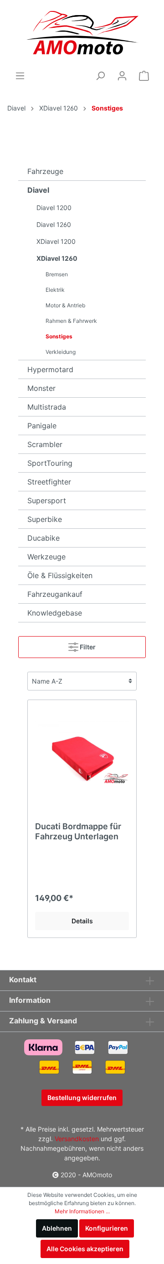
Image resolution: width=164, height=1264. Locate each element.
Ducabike (43, 537)
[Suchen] (100, 76)
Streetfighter (49, 481)
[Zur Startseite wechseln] (82, 34)
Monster (41, 388)
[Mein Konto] (122, 76)
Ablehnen (57, 1228)
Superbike (44, 519)
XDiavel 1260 (58, 108)
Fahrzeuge (45, 171)
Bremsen (57, 274)
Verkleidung (61, 351)
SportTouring (49, 463)
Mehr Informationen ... (82, 1211)
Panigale (41, 425)
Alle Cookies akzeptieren (84, 1249)
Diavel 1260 (53, 224)
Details (82, 921)
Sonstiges (107, 108)
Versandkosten (77, 1139)
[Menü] (20, 76)
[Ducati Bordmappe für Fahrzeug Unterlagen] (82, 753)
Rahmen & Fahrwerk (71, 320)
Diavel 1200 (54, 207)
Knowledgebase (54, 612)
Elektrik (55, 289)
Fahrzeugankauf (54, 594)
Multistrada (46, 406)
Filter (87, 647)
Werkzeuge (46, 556)
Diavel (16, 108)
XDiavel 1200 (56, 241)
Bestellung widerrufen (82, 1097)
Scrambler (44, 444)
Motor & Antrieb (65, 305)
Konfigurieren (106, 1228)
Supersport (46, 500)
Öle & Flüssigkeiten (59, 575)
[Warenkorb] (144, 76)
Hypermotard (50, 369)
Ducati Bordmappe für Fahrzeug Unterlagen (78, 831)
